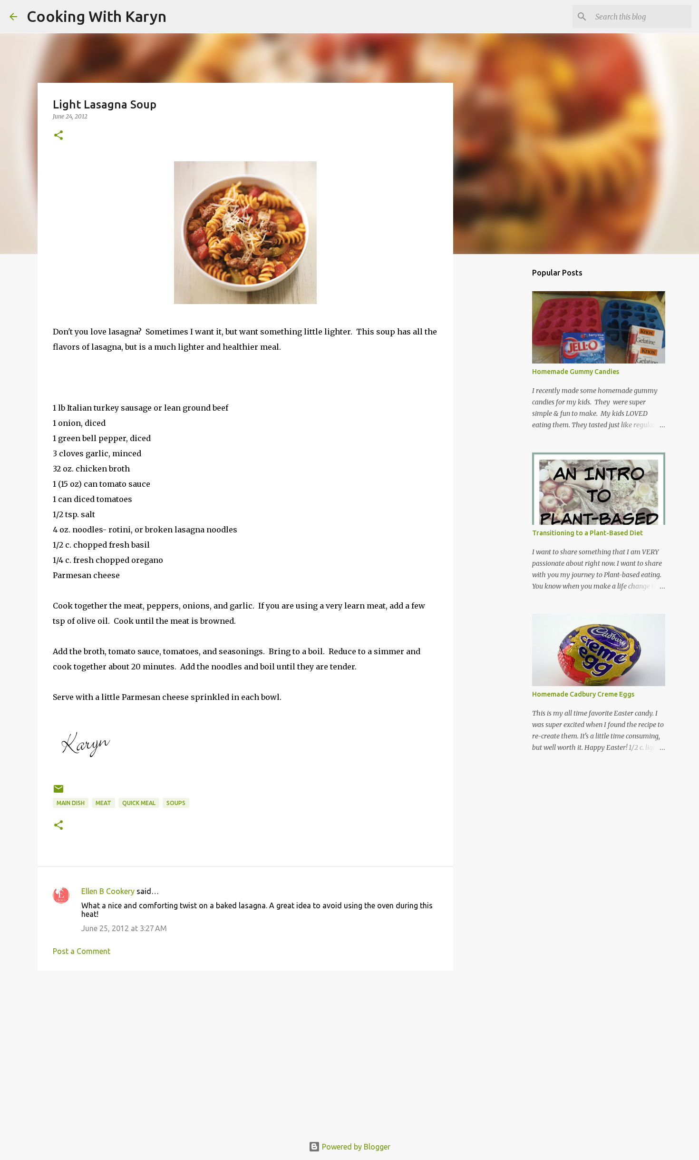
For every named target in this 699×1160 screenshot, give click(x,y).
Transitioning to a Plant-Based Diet (587, 533)
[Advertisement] (245, 1051)
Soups (175, 803)
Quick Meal (138, 803)
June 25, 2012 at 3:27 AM (124, 928)
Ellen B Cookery (108, 891)
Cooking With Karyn (96, 16)
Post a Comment (81, 951)
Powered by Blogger (355, 1146)
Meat (103, 803)
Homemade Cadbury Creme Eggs (583, 694)
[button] (58, 135)
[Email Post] (58, 792)
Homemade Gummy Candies (575, 371)
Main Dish (71, 803)
